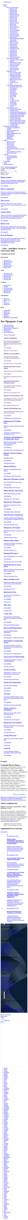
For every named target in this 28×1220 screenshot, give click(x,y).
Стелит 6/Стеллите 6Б (6, 944)
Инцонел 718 (13, 8)
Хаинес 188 (7, 313)
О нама (6, 154)
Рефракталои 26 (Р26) (15, 62)
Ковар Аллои (7, 300)
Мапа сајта (6, 1006)
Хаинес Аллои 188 (15, 64)
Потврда (9, 158)
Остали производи (9, 332)
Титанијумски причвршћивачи (18, 113)
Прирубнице (7, 330)
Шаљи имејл (4, 1016)
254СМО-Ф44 (13, 93)
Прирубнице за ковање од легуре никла (11, 966)
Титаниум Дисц (14, 110)
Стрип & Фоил (11, 146)
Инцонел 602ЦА (14, 14)
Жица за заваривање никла (14, 133)
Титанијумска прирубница (17, 116)
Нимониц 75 (13, 49)
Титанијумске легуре (12, 107)
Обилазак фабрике (12, 155)
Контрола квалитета (12, 157)
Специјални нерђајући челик (14, 85)
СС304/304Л (13, 103)
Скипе (2, 1017)
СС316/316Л (13, 105)
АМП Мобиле (7, 1007)
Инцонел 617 (13, 20)
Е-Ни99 (9, 129)
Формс (5, 140)
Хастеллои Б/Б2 (8, 288)
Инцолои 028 (13, 55)
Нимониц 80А (14, 47)
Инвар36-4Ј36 (4, 949)
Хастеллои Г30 (14, 31)
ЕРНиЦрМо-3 (10, 131)
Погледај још (4, 831)
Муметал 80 (7, 304)
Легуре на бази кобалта (13, 58)
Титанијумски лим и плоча (17, 123)
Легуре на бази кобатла (16, 798)
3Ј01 (11, 83)
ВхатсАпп (7, 1020)
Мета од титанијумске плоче (17, 120)
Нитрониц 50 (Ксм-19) (16, 86)
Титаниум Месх (14, 124)
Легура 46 (12, 81)
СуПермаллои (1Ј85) (15, 76)
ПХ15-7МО (13, 96)
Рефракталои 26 (8, 273)
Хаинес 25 (6, 311)
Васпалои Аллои (14, 65)
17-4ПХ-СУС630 (14, 100)
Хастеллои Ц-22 (14, 34)
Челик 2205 (13, 102)
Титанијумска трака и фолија (17, 122)
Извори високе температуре (11, 328)
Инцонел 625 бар (14, 1010)
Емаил (2, 1021)
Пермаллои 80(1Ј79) (15, 75)
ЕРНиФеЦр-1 (10, 139)
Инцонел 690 (13, 21)
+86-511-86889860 (10, 168)
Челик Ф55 (13, 90)
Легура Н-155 (13, 66)
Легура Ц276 (18, 1012)
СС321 (12, 106)
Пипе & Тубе (10, 143)
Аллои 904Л (13, 89)
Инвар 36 (6, 298)
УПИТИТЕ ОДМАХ (6, 990)
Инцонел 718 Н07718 (6, 947)
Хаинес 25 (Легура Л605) (16, 59)
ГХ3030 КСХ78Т (14, 48)
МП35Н (12, 61)
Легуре (5, 6)
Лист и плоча (10, 144)
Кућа (5, 4)
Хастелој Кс (13, 28)
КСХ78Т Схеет (11, 1012)
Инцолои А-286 (14, 42)
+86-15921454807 (13, 931)
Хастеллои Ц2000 (14, 35)
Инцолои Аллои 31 (15, 57)
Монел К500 (13, 25)
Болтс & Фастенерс (12, 147)
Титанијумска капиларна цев (17, 112)
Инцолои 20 (13, 54)
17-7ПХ (12, 99)
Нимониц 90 (13, 51)
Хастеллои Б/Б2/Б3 (15, 30)
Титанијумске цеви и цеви (17, 114)
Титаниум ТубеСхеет (15, 119)
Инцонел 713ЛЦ (14, 23)
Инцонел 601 (13, 13)
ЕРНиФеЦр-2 (10, 136)
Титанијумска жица (15, 117)
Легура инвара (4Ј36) (15, 72)
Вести (5, 163)
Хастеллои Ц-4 (14, 33)
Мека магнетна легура (16, 79)
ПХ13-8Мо (13, 95)
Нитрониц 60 (13, 88)
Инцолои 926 (13, 41)
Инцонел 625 (13, 10)
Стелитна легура (14, 68)
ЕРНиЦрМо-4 (10, 134)
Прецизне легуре (11, 71)
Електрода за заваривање (13, 127)
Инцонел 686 (13, 18)
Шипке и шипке (11, 141)
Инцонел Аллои (5, 977)
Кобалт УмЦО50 (14, 69)
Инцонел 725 (13, 17)
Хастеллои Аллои (5, 978)
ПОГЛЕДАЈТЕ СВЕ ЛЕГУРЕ (8, 254)
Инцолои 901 (13, 44)
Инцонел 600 (13, 11)
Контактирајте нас (8, 164)
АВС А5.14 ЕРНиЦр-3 (13, 130)
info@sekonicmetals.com (11, 167)
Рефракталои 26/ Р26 (6, 952)
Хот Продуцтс (7, 1005)
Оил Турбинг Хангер (6, 970)
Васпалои (6, 316)
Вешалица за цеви (11, 153)
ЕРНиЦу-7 (10, 137)
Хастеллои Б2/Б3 (5, 954)
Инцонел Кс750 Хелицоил (11, 1009)
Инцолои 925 (13, 45)
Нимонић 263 (13, 52)
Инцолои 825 (13, 37)
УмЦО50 (6, 314)
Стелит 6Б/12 (7, 310)
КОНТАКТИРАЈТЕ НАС (12, 821)
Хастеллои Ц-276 (14, 27)
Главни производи (9, 325)
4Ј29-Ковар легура (5, 951)
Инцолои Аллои (5, 980)
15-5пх (12, 98)
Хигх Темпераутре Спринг (14, 151)
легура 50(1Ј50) (14, 82)
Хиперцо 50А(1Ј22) (15, 78)
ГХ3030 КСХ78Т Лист (7, 948)
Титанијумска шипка (15, 109)
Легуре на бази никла (12, 7)
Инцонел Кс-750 (14, 16)
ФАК (8, 160)
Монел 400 (13, 24)
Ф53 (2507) (13, 92)
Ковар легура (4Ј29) (15, 74)
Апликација (7, 161)
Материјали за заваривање (11, 126)
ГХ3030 (6, 286)
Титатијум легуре (21, 800)
